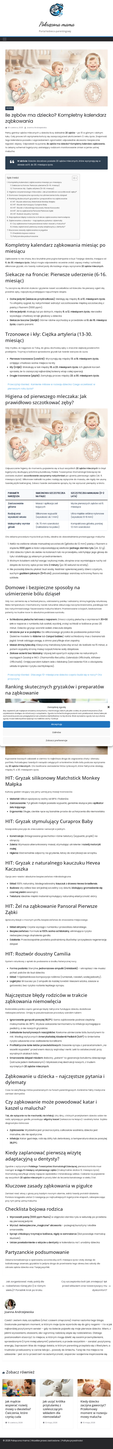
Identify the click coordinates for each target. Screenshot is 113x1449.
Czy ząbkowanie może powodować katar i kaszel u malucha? (39, 224)
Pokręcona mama (56, 24)
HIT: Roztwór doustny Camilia (25, 214)
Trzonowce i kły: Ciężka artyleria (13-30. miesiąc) (33, 188)
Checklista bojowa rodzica (24, 233)
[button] (108, 707)
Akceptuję (56, 724)
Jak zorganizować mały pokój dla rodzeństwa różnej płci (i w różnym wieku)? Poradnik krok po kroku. (26, 1286)
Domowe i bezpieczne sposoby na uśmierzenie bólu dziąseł (38, 195)
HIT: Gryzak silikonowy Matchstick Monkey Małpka (34, 202)
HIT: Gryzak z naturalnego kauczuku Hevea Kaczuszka (36, 208)
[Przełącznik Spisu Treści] (73, 178)
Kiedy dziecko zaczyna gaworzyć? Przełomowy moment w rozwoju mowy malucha (93, 1409)
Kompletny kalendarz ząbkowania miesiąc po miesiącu (35, 182)
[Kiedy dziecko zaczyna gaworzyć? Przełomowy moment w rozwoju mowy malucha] (94, 1381)
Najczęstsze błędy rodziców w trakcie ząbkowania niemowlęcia (39, 217)
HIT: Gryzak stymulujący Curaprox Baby (30, 205)
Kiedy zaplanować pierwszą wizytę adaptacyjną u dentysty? (39, 227)
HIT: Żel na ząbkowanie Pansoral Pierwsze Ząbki (33, 211)
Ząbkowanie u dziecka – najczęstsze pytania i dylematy (35, 220)
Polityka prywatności (72, 1440)
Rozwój (9, 108)
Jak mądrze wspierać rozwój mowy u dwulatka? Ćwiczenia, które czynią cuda (18, 1409)
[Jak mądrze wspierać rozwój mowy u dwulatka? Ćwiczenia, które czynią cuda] (18, 1381)
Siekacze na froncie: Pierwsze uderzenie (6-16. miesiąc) (36, 185)
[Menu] (4, 39)
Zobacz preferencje (56, 740)
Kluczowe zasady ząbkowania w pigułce (28, 230)
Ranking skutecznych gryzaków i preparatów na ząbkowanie (38, 198)
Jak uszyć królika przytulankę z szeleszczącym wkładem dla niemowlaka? (54, 1409)
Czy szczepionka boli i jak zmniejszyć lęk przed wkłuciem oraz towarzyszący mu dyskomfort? (84, 1286)
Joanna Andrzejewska (37, 127)
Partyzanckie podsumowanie (25, 236)
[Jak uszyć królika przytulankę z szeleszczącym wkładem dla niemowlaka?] (56, 1381)
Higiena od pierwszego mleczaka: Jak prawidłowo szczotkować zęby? (43, 191)
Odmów (56, 732)
